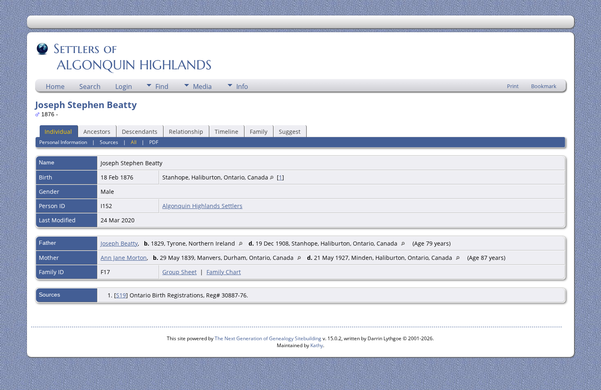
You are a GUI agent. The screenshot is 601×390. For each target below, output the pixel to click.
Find (161, 86)
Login (123, 86)
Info (242, 86)
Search (90, 86)
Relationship (186, 131)
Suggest (289, 131)
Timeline (226, 131)
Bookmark (543, 86)
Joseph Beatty (119, 243)
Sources (109, 142)
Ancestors (96, 131)
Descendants (139, 131)
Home (55, 86)
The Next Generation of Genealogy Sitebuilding (268, 338)
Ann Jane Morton (124, 257)
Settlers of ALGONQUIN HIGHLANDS (124, 56)
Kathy (316, 345)
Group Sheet (179, 272)
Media (202, 86)
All (134, 142)
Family (258, 131)
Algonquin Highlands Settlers (202, 206)
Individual (58, 131)
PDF (153, 142)
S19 (121, 295)
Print (513, 86)
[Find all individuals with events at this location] (272, 177)
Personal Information (63, 142)
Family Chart (223, 272)
